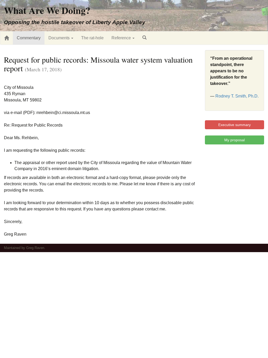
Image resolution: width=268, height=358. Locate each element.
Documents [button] (59, 38)
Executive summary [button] (234, 125)
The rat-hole (92, 38)
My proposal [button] (234, 140)
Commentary (29, 38)
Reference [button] (121, 38)
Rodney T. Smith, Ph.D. (237, 96)
